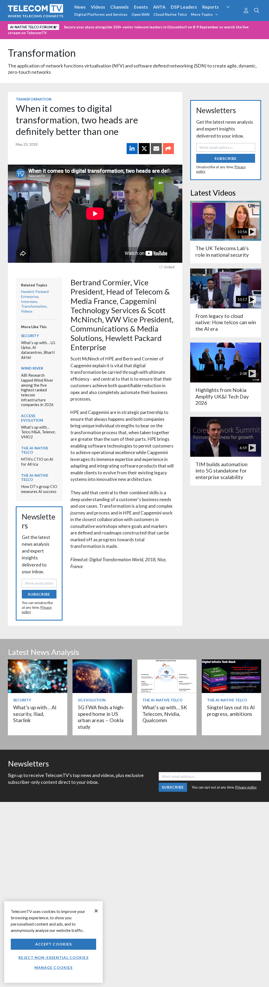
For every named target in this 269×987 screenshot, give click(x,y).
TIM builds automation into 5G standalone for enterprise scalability (221, 470)
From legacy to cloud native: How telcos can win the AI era (225, 322)
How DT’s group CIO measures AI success (39, 489)
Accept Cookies (53, 944)
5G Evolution (92, 700)
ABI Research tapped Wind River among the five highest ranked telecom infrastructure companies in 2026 (37, 390)
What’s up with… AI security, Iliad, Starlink (34, 713)
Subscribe (39, 594)
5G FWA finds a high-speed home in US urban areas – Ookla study (101, 716)
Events (141, 7)
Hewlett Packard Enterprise (35, 294)
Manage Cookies (53, 967)
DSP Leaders (184, 7)
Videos (98, 7)
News (80, 7)
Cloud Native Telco (170, 14)
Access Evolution (32, 417)
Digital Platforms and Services (100, 14)
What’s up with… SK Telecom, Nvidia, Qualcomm (164, 713)
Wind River (32, 368)
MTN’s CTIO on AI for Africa (37, 461)
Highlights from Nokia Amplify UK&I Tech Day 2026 (222, 396)
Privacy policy (246, 787)
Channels (119, 7)
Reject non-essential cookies (53, 957)
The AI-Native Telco (34, 450)
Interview (29, 301)
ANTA (159, 7)
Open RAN (140, 14)
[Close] (96, 911)
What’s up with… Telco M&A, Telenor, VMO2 (38, 432)
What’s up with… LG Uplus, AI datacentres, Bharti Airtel (38, 350)
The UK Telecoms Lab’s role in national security (222, 251)
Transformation (42, 53)
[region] (53, 942)
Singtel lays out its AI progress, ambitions (231, 710)
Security (232, 16)
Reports (210, 7)
